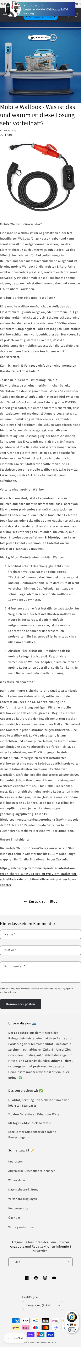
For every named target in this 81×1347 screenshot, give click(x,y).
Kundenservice (18, 1208)
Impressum (15, 1161)
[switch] (72, 1329)
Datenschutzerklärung (23, 1189)
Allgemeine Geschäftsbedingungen (32, 1171)
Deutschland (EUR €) (38, 1305)
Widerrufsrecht (18, 1180)
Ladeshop (34, 1342)
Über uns (14, 1218)
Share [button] (9, 134)
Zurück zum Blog (43, 901)
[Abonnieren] (67, 1262)
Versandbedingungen (22, 1199)
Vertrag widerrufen (21, 1227)
